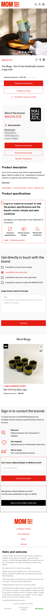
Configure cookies (23, 529)
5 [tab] (28, 52)
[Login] (40, 5)
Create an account (18, 240)
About (23, 539)
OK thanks (39, 609)
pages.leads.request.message (14, 291)
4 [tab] (25, 52)
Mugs (30, 188)
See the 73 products (23, 159)
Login (6, 240)
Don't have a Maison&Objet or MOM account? (21, 463)
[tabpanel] (23, 32)
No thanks (7, 609)
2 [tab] (19, 52)
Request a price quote (24, 83)
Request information (23, 145)
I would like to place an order (25, 97)
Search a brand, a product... (36, 4)
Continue (23, 323)
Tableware (7, 188)
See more (5, 182)
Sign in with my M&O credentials (23, 503)
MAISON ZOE (39, 188)
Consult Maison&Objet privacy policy (13, 600)
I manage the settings (23, 609)
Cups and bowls (20, 188)
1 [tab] (16, 52)
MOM (10, 4)
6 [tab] (31, 52)
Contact (23, 544)
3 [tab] (22, 52)
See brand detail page (23, 153)
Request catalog (23, 91)
